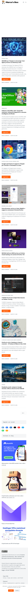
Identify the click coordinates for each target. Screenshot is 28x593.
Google (7, 161)
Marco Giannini (17, 340)
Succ (23, 413)
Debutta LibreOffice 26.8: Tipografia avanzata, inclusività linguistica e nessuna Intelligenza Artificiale (14, 112)
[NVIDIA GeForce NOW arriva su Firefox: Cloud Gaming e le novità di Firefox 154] (14, 239)
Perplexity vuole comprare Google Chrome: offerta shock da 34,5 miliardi (13, 387)
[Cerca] (25, 2)
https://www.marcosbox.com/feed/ (13, 578)
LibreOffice (4, 108)
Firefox (3, 250)
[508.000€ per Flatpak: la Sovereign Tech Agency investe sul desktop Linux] (14, 46)
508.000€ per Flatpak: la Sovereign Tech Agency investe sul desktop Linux (13, 61)
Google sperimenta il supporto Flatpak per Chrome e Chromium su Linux (13, 164)
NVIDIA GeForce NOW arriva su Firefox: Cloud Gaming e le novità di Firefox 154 (13, 253)
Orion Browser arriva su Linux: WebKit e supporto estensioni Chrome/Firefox (13, 209)
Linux (6, 58)
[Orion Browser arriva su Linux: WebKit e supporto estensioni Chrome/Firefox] (14, 194)
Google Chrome (12, 161)
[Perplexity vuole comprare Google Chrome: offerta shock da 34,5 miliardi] (14, 372)
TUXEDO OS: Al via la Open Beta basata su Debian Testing (13, 298)
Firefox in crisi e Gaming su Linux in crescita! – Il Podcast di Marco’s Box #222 (14, 343)
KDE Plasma (7, 295)
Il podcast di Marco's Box (7, 340)
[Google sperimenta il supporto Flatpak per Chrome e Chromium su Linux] (14, 149)
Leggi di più (7, 80)
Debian (3, 295)
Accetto (10, 590)
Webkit (10, 206)
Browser (4, 206)
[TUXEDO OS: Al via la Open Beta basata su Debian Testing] (14, 283)
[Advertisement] (14, 19)
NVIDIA (10, 250)
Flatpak (3, 58)
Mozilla (7, 250)
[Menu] (23, 2)
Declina (17, 590)
